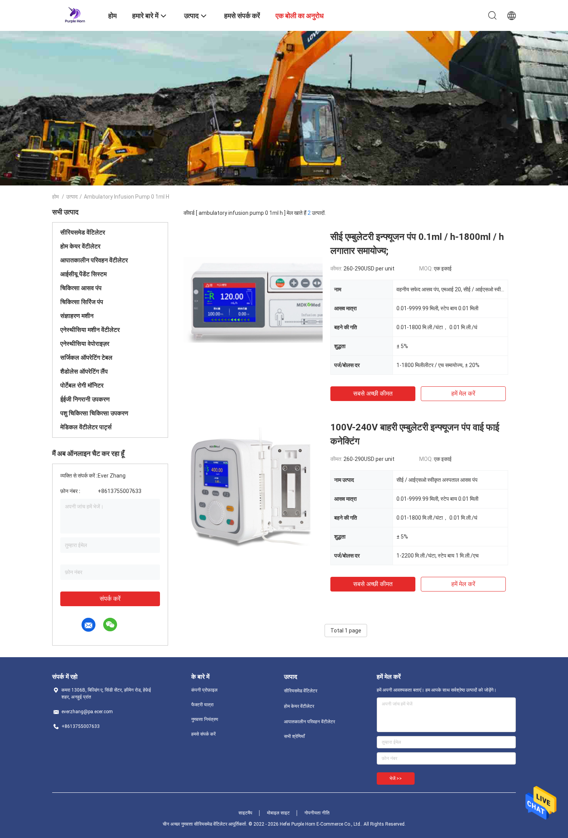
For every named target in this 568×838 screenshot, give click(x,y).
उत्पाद (72, 197)
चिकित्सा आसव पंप (81, 288)
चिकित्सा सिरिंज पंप (81, 302)
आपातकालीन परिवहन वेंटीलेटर (94, 260)
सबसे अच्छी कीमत (373, 393)
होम (55, 197)
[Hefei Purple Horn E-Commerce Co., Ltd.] (75, 15)
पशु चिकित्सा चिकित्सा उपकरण (94, 413)
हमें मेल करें (463, 393)
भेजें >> (395, 778)
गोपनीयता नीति (317, 813)
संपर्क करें (110, 598)
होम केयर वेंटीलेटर (80, 246)
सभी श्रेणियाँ (294, 736)
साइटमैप (245, 813)
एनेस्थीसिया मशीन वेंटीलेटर (90, 329)
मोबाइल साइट (278, 813)
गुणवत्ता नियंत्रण (204, 719)
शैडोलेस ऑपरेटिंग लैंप (84, 371)
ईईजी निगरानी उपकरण (85, 399)
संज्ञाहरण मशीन (77, 316)
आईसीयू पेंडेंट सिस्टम (83, 274)
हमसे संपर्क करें (203, 734)
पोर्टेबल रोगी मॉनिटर (82, 385)
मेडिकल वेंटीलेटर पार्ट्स (86, 427)
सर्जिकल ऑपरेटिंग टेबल (86, 357)
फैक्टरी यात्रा (202, 704)
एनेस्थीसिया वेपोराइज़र (84, 343)
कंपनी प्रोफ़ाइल (204, 690)
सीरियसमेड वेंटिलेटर (82, 232)
